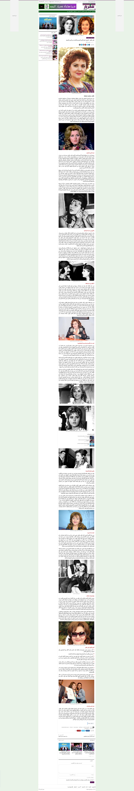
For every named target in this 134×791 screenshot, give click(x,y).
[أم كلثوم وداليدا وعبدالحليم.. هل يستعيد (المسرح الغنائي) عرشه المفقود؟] (55, 52)
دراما (89, 11)
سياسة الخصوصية (84, 1)
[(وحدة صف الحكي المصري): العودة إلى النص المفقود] (55, 36)
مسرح (79, 11)
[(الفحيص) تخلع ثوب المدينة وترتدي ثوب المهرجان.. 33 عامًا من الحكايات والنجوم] (92, 441)
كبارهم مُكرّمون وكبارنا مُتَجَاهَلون (89, 736)
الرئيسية (93, 11)
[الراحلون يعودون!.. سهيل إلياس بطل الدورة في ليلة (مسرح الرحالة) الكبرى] (92, 437)
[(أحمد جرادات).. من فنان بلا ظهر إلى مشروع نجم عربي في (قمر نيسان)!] (55, 57)
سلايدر (90, 37)
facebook (77, 1)
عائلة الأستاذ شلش (87, 728)
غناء (85, 11)
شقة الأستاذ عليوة (92, 728)
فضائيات (74, 11)
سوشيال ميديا (69, 11)
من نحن (80, 1)
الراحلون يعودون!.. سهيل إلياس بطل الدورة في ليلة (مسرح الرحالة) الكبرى (48, 27)
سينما (82, 11)
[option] (48, 23)
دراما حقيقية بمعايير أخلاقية (62, 736)
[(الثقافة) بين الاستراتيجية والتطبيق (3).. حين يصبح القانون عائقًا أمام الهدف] (55, 47)
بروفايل (93, 37)
